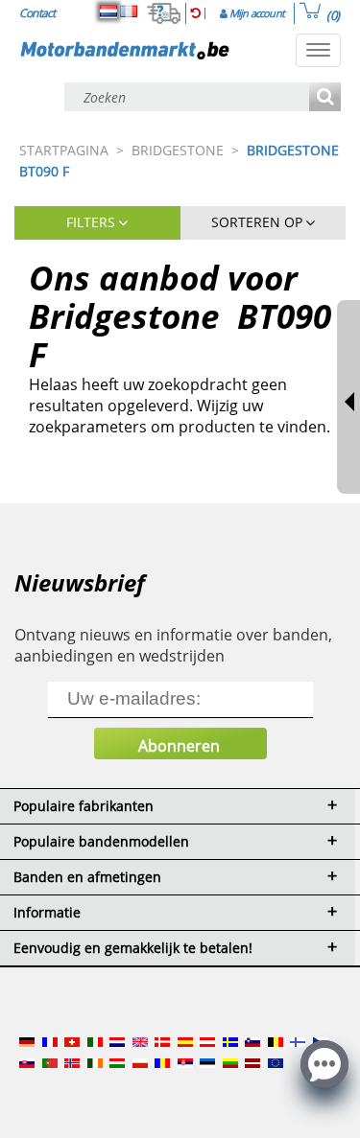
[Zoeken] (325, 98)
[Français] (128, 11)
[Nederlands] (108, 11)
